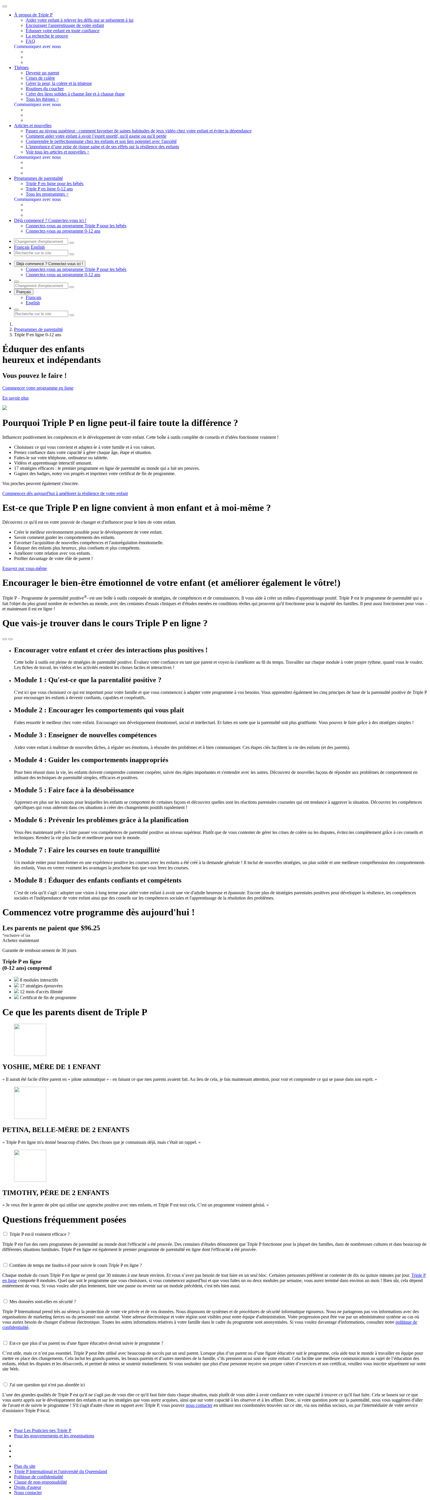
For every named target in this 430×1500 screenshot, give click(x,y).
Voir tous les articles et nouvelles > (58, 151)
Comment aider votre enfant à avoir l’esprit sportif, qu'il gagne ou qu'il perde (96, 136)
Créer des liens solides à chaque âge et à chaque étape (75, 93)
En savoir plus (15, 397)
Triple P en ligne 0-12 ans (49, 188)
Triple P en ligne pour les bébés (54, 183)
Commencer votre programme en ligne (37, 387)
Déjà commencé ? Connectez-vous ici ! (49, 264)
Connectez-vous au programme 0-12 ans (63, 230)
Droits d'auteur (27, 1487)
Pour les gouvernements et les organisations (54, 1435)
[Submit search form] (71, 315)
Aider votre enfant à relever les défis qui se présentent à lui (79, 20)
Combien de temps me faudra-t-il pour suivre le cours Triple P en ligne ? (75, 1265)
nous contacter (199, 1405)
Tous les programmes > (47, 194)
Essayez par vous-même (24, 568)
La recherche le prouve (47, 35)
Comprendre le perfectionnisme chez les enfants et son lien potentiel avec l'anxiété (101, 141)
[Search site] (16, 309)
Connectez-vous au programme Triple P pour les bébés (76, 225)
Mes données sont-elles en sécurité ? (42, 1301)
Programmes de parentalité (38, 329)
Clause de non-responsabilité (40, 1481)
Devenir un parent (42, 72)
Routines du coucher (45, 88)
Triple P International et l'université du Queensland (60, 1471)
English (38, 247)
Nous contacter (28, 1492)
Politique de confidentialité (38, 1476)
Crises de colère (40, 78)
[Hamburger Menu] (4, 6)
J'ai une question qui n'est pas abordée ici (47, 1384)
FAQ (30, 41)
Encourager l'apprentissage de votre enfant (65, 25)
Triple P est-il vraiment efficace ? (39, 1234)
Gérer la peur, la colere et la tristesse (59, 83)
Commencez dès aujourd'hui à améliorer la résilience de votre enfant (65, 493)
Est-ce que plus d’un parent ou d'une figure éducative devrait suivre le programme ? (86, 1343)
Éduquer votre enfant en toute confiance (62, 30)
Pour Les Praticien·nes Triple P (42, 1430)
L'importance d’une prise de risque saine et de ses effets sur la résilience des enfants (102, 146)
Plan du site (24, 1466)
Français (22, 247)
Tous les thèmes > (42, 99)
